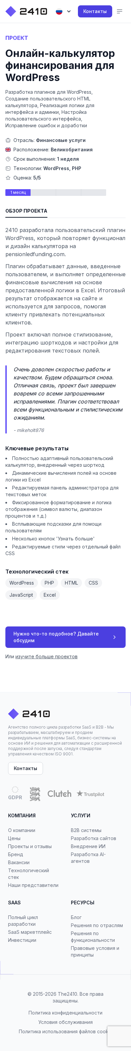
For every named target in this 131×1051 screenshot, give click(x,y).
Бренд (15, 854)
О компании (21, 830)
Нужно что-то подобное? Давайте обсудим (56, 637)
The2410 (67, 994)
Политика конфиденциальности (65, 1013)
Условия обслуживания (65, 1022)
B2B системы (86, 830)
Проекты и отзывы (30, 846)
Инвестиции (22, 940)
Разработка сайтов (93, 838)
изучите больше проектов (46, 656)
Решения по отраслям (97, 925)
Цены (14, 838)
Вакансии (19, 862)
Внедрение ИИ (88, 846)
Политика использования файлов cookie (66, 1031)
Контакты (95, 11)
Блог (76, 917)
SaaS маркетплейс (30, 932)
